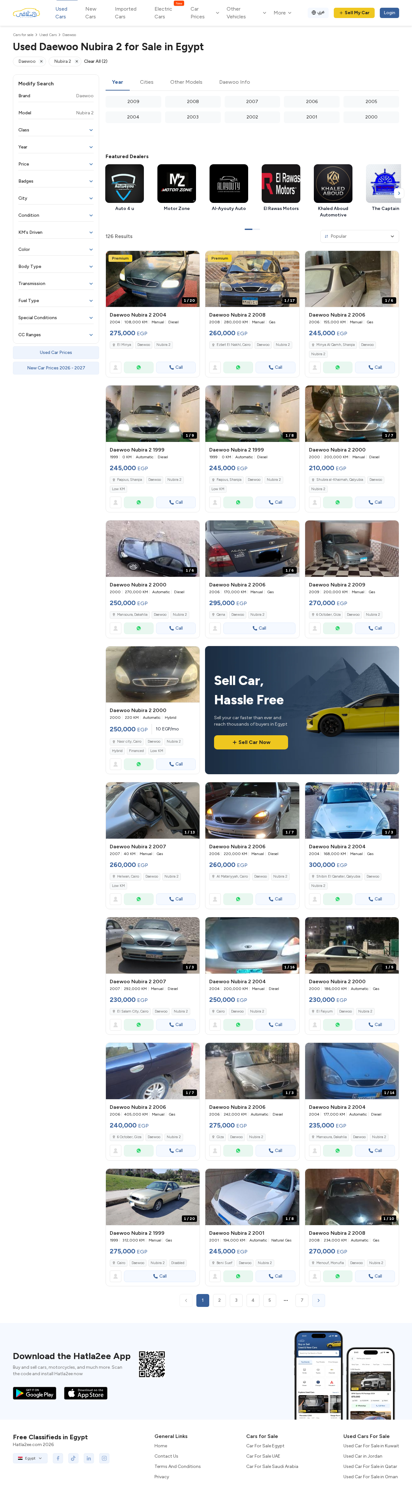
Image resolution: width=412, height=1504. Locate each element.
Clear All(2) (96, 61)
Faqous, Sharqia (129, 480)
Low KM (118, 489)
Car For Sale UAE (263, 1456)
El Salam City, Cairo (132, 1011)
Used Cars (61, 13)
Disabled (177, 1263)
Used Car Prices (56, 352)
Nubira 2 (163, 345)
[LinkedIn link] (89, 1458)
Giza (220, 1137)
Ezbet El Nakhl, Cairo (233, 345)
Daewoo (143, 345)
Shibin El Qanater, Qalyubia (338, 876)
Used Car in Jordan (362, 1456)
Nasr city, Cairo (129, 741)
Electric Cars (168, 12)
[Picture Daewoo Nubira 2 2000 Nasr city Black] (153, 674)
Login (389, 12)
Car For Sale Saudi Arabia (272, 1466)
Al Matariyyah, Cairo (232, 876)
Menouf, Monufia (330, 1263)
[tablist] (252, 82)
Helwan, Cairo (128, 876)
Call (179, 367)
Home (160, 1446)
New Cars (91, 13)
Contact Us (166, 1456)
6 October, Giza (328, 615)
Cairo (221, 1011)
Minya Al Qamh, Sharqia (335, 345)
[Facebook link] (58, 1458)
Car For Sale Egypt (265, 1446)
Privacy (161, 1477)
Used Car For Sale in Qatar (370, 1466)
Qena (221, 615)
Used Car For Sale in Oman (370, 1477)
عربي (321, 11)
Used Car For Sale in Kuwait (371, 1446)
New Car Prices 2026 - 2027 (56, 368)
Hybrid (117, 751)
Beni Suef (224, 1263)
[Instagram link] (104, 1458)
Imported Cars (125, 13)
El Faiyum (324, 1011)
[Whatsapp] (139, 367)
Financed (136, 751)
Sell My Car (357, 12)
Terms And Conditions (177, 1466)
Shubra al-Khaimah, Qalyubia (339, 480)
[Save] (192, 258)
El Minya (124, 345)
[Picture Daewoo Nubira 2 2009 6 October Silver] (352, 548)
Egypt (30, 1458)
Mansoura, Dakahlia (132, 615)
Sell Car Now (254, 742)
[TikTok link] (73, 1458)
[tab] (118, 82)
